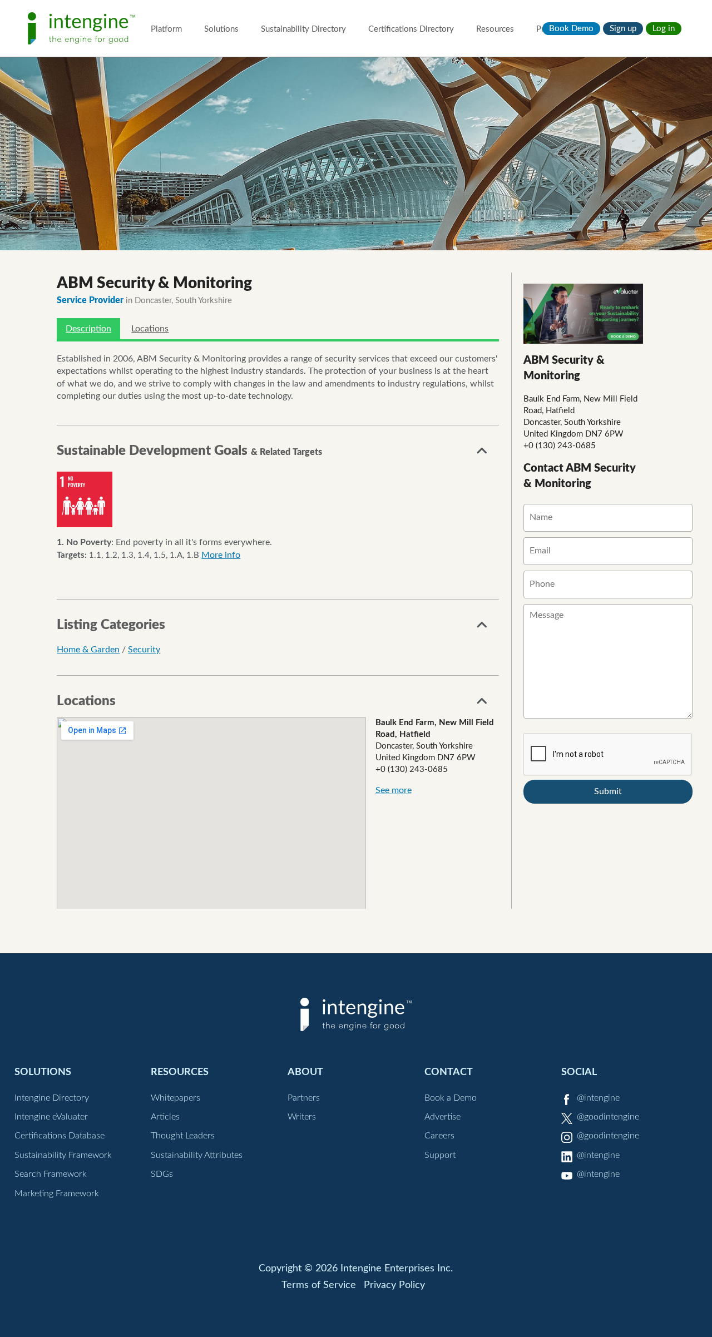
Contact (448, 1072)
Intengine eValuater (51, 1116)
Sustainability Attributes (197, 1155)
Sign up (623, 28)
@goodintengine (608, 1116)
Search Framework (50, 1174)
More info (220, 555)
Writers (302, 1116)
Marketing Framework (56, 1193)
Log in (663, 28)
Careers (439, 1135)
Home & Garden (88, 649)
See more (393, 790)
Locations (150, 328)
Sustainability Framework (63, 1155)
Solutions (221, 29)
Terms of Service (318, 1285)
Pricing (548, 29)
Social (579, 1072)
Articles (165, 1116)
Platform (166, 29)
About (305, 1072)
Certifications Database (59, 1135)
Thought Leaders (183, 1135)
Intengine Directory (51, 1097)
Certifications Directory (411, 29)
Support (440, 1155)
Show (482, 454)
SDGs (162, 1174)
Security (144, 649)
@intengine (598, 1097)
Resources (495, 29)
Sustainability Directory (303, 29)
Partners (304, 1097)
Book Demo (571, 28)
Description (88, 328)
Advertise (442, 1116)
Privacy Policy (394, 1285)
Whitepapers (175, 1097)
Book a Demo (450, 1097)
